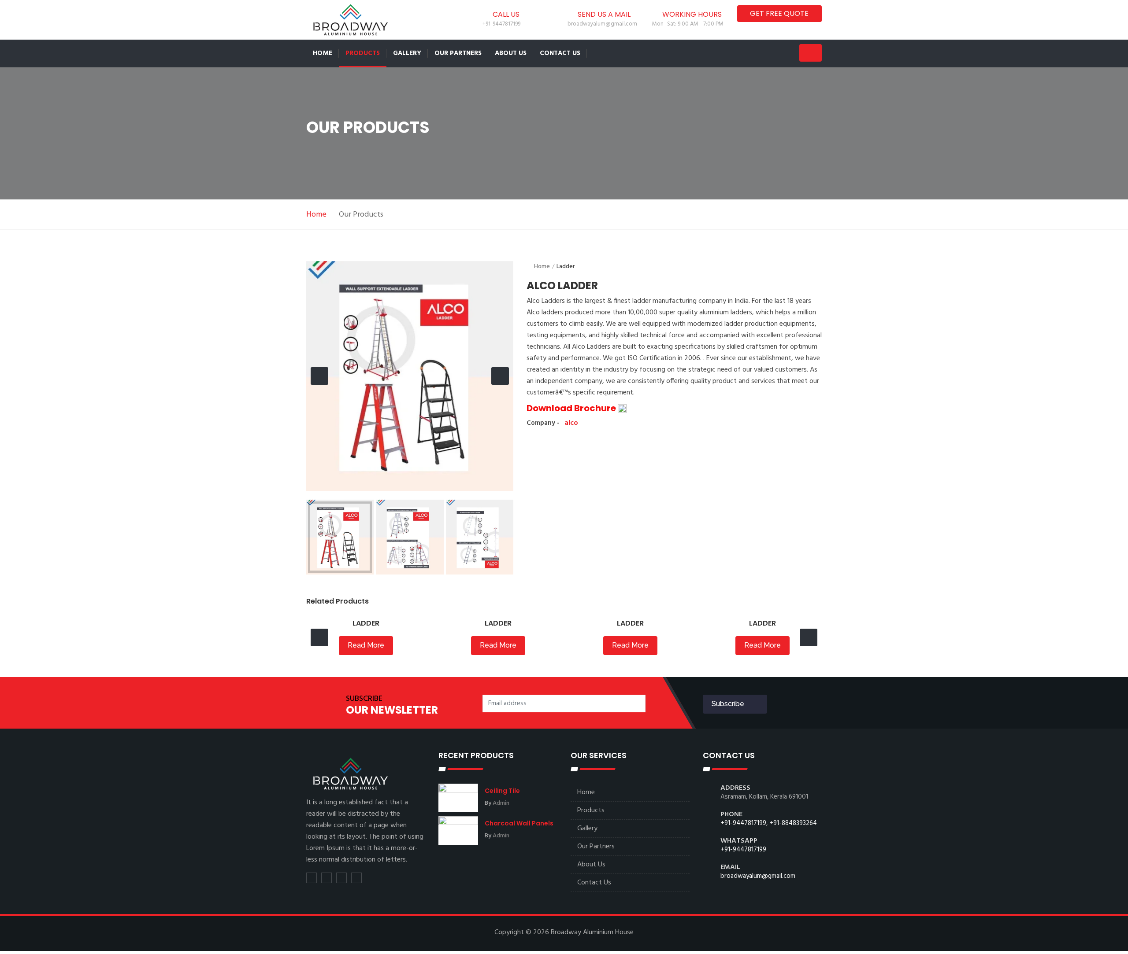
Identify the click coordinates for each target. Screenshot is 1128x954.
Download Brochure (572, 408)
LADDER (365, 623)
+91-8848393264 (793, 823)
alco (571, 423)
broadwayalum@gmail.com (757, 876)
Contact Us (560, 53)
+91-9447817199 (743, 823)
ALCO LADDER (562, 285)
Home (322, 53)
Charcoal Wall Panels (519, 823)
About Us (511, 53)
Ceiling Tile (502, 790)
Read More (366, 645)
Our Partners (458, 53)
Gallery (407, 53)
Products (362, 53)
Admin (501, 803)
